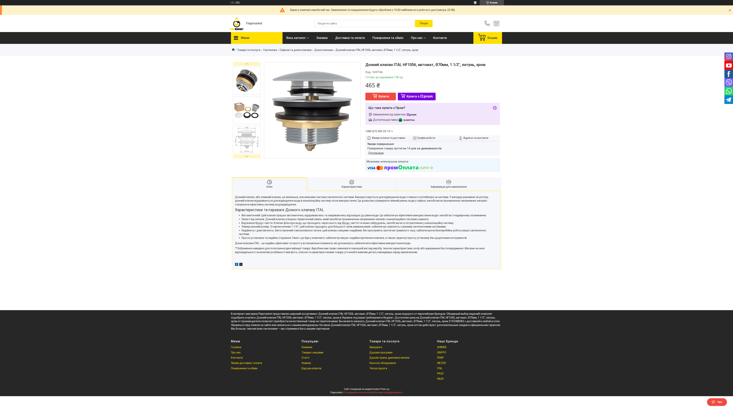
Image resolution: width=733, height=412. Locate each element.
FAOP (440, 378)
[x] (240, 264)
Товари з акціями (312, 352)
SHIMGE (442, 347)
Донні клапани (323, 50)
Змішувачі (375, 347)
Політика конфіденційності (388, 392)
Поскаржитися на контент (358, 392)
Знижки (322, 38)
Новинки (307, 347)
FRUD (440, 373)
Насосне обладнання (382, 363)
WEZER (441, 363)
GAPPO (441, 352)
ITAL (439, 368)
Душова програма (380, 352)
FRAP (440, 357)
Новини (306, 363)
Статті (305, 357)
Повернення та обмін (387, 38)
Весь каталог (296, 38)
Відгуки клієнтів (311, 368)
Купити (384, 96)
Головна (236, 347)
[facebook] (236, 264)
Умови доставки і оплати (246, 363)
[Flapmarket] (236, 23)
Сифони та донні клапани (296, 50)
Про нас (417, 38)
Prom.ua (384, 389)
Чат (719, 402)
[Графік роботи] (496, 23)
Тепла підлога (378, 368)
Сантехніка (270, 50)
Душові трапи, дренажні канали (389, 357)
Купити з (413, 96)
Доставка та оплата (350, 38)
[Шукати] (424, 23)
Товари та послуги (248, 50)
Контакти (440, 38)
